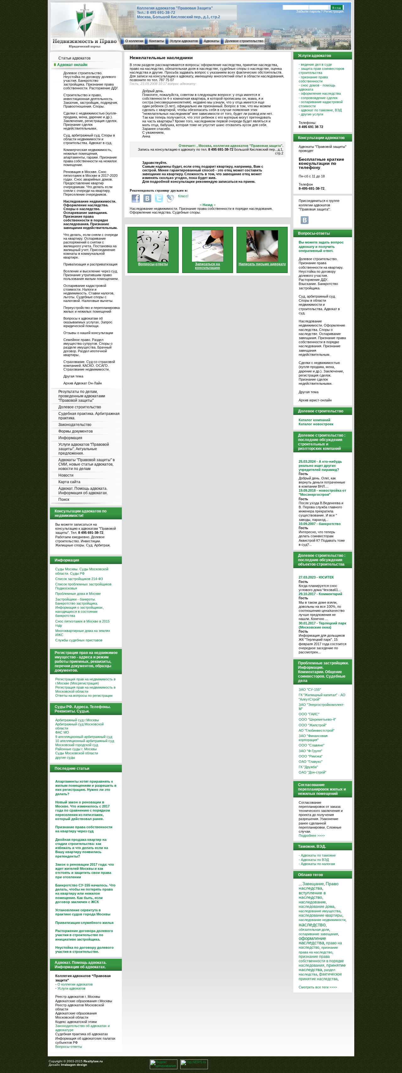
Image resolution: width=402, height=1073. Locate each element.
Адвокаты (211, 41)
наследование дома (316, 906)
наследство (312, 924)
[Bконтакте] (147, 198)
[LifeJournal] (170, 198)
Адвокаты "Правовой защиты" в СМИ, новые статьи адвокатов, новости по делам (86, 464)
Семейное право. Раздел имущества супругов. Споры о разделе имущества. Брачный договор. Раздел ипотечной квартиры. (87, 347)
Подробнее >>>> (312, 835)
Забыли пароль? (309, 11)
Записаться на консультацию (207, 266)
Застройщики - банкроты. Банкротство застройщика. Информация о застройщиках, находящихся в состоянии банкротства (79, 607)
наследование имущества (319, 911)
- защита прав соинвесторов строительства (321, 71)
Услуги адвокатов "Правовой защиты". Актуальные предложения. (83, 448)
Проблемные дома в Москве (78, 593)
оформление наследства (312, 940)
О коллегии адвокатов (75, 984)
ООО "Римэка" (311, 756)
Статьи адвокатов (74, 58)
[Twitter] (159, 198)
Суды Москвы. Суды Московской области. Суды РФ (81, 571)
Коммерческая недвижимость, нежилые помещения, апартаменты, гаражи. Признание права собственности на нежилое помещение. (90, 157)
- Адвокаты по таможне (317, 855)
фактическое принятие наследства (320, 976)
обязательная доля (314, 929)
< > (207, 205)
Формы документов (75, 431)
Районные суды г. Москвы (76, 749)
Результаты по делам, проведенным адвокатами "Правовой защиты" (81, 396)
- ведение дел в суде (315, 64)
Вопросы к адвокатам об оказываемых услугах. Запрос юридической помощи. (87, 322)
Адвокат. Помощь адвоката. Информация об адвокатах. (83, 490)
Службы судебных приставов (78, 640)
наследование (312, 902)
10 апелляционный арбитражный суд (84, 741)
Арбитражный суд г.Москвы (77, 720)
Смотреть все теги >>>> (318, 987)
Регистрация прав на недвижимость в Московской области (85, 689)
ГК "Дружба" (308, 767)
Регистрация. (334, 11)
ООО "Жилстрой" (313, 725)
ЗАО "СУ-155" (310, 689)
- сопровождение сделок (318, 98)
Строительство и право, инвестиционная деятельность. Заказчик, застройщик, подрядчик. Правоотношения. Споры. (90, 100)
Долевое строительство (244, 41)
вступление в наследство (312, 895)
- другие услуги (311, 114)
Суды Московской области (76, 753)
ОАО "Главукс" (311, 761)
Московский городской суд (76, 745)
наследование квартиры (320, 915)
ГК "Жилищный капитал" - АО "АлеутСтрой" (322, 697)
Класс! (183, 196)
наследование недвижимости (322, 920)
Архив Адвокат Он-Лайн (82, 383)
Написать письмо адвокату (262, 264)
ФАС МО (62, 732)
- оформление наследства (320, 93)
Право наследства (319, 886)
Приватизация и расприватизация (90, 264)
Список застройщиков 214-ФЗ (79, 579)
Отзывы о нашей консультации (88, 333)
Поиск (63, 499)
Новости (65, 475)
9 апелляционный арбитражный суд (83, 737)
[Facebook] (136, 198)
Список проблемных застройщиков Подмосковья (83, 586)
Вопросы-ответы (68, 1046)
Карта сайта (69, 482)
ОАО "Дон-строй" (312, 772)
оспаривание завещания (318, 934)
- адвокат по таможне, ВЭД (320, 110)
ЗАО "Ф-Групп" (310, 751)
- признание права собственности (313, 79)
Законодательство (74, 424)
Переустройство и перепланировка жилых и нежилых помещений (91, 309)
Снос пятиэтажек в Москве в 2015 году (82, 623)
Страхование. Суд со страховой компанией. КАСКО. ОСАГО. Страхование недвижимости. (89, 365)
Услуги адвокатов (184, 41)
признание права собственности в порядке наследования (321, 961)
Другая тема (73, 376)
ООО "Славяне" (311, 745)
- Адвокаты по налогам (317, 864)
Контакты (156, 41)
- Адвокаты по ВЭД (314, 860)
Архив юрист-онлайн (315, 400)
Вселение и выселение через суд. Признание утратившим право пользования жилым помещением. (91, 275)
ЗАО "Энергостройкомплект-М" (322, 707)
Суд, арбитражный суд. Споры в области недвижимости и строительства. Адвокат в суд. (89, 139)
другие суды (65, 757)
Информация (70, 438)
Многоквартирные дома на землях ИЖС (82, 633)
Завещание (313, 883)
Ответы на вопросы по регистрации (83, 695)
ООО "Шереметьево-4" (317, 719)
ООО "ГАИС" (309, 714)
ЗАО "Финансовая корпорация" (313, 738)
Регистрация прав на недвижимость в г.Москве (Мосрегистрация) (85, 681)
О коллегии (134, 41)
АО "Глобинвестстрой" (316, 730)
